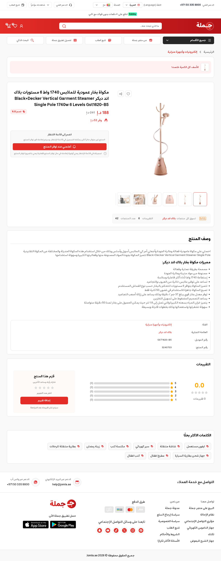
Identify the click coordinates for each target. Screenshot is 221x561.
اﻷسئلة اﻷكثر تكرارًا (169, 541)
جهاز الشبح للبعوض (202, 541)
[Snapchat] (99, 530)
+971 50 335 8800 (190, 5)
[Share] (121, 94)
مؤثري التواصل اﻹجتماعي (199, 521)
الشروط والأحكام (170, 534)
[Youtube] (108, 530)
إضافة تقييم (44, 400)
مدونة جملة (172, 508)
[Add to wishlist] (128, 94)
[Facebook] (141, 530)
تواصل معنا (207, 501)
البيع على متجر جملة (201, 508)
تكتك (211, 534)
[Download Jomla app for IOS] (36, 524)
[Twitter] (124, 530)
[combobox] (132, 5)
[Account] (21, 26)
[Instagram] (132, 530)
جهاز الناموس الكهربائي (200, 528)
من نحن (175, 501)
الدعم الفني (62, 5)
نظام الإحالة (207, 515)
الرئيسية (209, 51)
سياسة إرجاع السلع (168, 515)
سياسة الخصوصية (169, 521)
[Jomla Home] (205, 26)
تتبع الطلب (14, 5)
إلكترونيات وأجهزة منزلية (158, 325)
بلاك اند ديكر (165, 332)
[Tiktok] (116, 530)
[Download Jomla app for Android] (63, 524)
